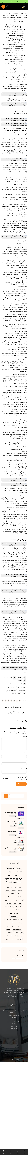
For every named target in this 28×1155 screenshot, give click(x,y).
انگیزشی (7, 890)
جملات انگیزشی (8, 900)
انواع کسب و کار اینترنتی (17, 890)
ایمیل (25, 761)
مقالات (24, 693)
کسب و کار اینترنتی (10, 939)
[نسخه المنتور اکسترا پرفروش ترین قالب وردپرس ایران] (24, 6)
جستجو (6, 796)
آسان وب (8, 871)
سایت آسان (9, 903)
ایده (18, 893)
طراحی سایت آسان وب (11, 687)
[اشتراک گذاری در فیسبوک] (20, 701)
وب (20, 935)
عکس (8, 926)
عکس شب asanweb (17, 929)
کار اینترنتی (19, 939)
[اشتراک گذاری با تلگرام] (3, 701)
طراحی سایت (8, 684)
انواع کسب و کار (9, 887)
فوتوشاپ (8, 929)
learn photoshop (10, 868)
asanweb (20, 684)
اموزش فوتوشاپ (18, 887)
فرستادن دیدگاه (21, 784)
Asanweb (20, 677)
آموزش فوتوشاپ (17, 875)
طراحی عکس (8, 919)
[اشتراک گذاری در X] (17, 701)
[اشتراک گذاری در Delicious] (8, 701)
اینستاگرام (9, 896)
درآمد (20, 903)
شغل (20, 906)
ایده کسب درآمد (17, 896)
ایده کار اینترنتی (11, 893)
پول (16, 935)
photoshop (19, 871)
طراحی (14, 684)
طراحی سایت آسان (21, 687)
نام (25, 753)
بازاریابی (21, 900)
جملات (15, 900)
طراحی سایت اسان (21, 690)
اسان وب (9, 875)
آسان (13, 871)
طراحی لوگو (18, 922)
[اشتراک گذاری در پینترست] (14, 701)
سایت (15, 903)
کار (7, 935)
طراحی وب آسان (10, 922)
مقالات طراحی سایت (18, 680)
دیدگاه (24, 736)
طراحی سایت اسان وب (11, 690)
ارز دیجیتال (20, 956)
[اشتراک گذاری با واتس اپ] (6, 701)
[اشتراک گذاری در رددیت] (11, 701)
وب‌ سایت (24, 768)
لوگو (22, 932)
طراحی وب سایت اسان (16, 926)
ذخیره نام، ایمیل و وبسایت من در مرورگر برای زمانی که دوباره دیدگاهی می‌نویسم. (15, 779)
